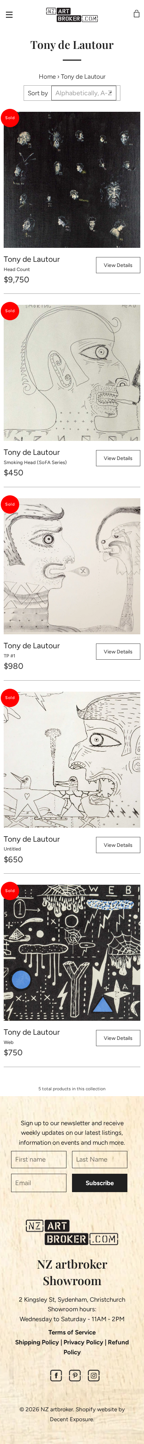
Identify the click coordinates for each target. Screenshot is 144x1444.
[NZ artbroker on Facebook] (56, 1379)
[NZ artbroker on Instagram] (94, 1379)
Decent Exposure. (72, 1419)
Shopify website (96, 1409)
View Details (118, 265)
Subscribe (100, 1183)
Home (47, 76)
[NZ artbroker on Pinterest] (75, 1379)
